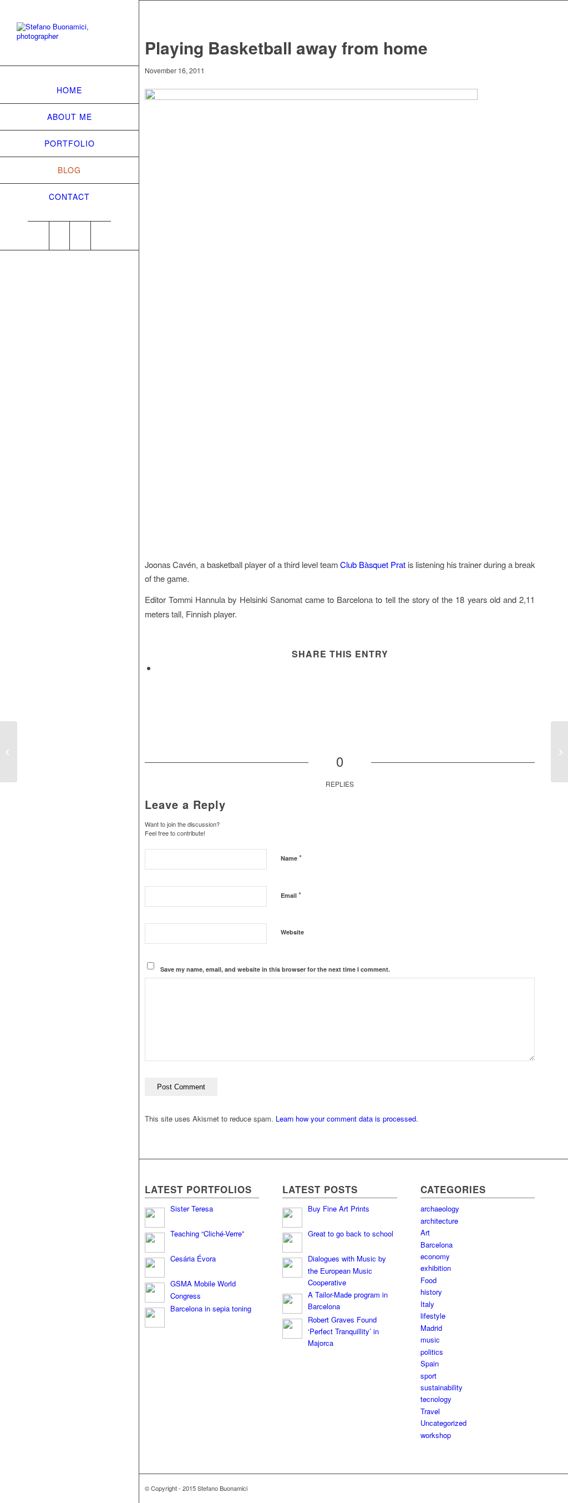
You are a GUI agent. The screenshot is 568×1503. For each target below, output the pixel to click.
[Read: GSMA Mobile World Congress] (155, 1293)
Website (292, 932)
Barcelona (436, 1244)
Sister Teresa (191, 1208)
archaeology (439, 1208)
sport (428, 1375)
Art (425, 1232)
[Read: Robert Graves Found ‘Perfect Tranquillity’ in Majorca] (292, 1329)
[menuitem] (69, 90)
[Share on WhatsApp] (160, 667)
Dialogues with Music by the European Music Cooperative (347, 1270)
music (430, 1339)
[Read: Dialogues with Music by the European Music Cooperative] (292, 1268)
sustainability (441, 1387)
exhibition (435, 1268)
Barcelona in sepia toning (210, 1308)
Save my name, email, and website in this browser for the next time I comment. (275, 969)
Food (428, 1280)
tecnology (436, 1399)
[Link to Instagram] (100, 236)
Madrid (431, 1328)
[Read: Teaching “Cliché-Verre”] (155, 1243)
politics (431, 1351)
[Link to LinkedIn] (59, 236)
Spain (429, 1363)
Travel (430, 1411)
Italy (427, 1304)
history (431, 1291)
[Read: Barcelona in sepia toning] (155, 1318)
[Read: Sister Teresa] (155, 1218)
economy (435, 1256)
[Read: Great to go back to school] (292, 1243)
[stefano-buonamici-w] (69, 39)
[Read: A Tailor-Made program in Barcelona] (292, 1304)
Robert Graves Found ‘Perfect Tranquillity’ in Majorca (343, 1331)
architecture (439, 1220)
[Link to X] (38, 236)
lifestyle (432, 1315)
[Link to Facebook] (79, 236)
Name (291, 857)
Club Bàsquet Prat (372, 564)
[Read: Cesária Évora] (155, 1268)
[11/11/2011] (8, 751)
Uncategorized (443, 1422)
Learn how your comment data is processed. (347, 1118)
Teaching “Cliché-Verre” (207, 1233)
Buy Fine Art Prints (338, 1208)
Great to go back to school (350, 1233)
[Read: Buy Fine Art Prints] (292, 1218)
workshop (435, 1435)
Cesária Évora (193, 1258)
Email (291, 894)
